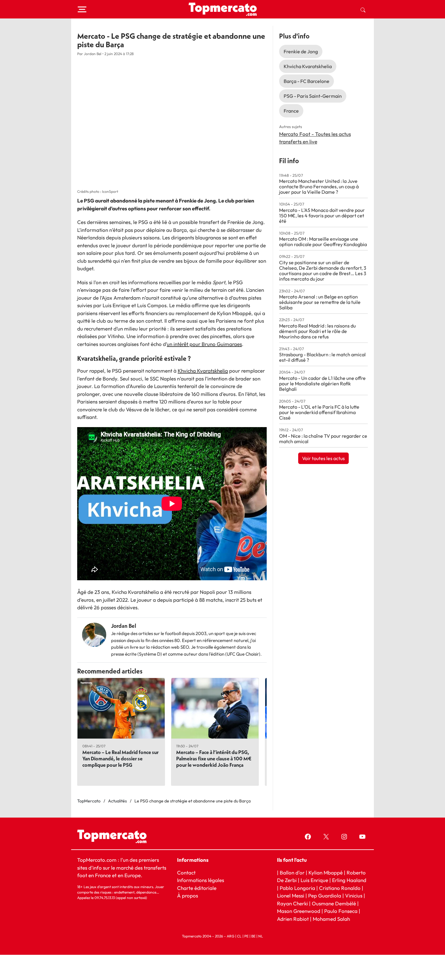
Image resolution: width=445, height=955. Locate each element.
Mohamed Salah (331, 919)
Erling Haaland (349, 880)
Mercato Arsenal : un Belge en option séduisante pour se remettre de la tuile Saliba (320, 302)
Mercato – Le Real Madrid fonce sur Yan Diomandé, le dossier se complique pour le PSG (120, 758)
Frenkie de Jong (301, 51)
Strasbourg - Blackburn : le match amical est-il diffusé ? (322, 357)
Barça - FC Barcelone (306, 81)
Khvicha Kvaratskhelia (203, 370)
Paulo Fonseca (341, 911)
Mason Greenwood (299, 911)
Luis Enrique (314, 880)
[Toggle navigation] (82, 9)
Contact (186, 872)
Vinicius (353, 895)
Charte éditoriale (196, 888)
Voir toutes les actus (323, 458)
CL (239, 936)
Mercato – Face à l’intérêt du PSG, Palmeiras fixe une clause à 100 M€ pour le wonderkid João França (214, 758)
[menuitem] (363, 9)
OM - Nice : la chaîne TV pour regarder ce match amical (323, 438)
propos (189, 895)
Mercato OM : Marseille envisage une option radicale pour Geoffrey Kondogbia (323, 241)
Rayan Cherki (292, 903)
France (291, 111)
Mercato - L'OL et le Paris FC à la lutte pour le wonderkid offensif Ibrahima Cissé (319, 412)
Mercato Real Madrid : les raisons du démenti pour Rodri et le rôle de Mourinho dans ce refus (317, 331)
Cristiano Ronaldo (340, 888)
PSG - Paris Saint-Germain (313, 96)
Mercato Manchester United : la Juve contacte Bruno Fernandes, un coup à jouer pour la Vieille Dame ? (319, 186)
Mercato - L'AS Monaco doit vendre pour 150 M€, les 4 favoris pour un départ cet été (322, 215)
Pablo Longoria (297, 888)
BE (253, 936)
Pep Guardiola (324, 895)
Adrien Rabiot (293, 919)
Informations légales (200, 880)
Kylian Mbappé (325, 872)
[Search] (363, 9)
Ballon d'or (292, 872)
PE (246, 936)
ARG (230, 936)
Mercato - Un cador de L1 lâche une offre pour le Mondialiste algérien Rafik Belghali (322, 383)
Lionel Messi (290, 895)
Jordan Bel (123, 625)
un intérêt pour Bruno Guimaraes (204, 344)
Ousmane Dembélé (334, 903)
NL (260, 936)
